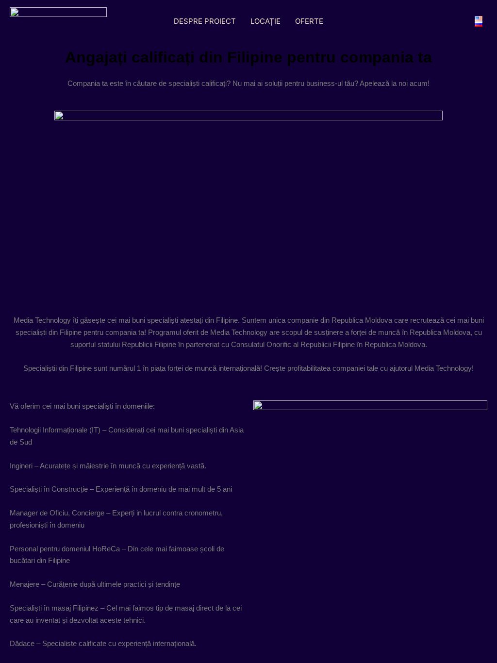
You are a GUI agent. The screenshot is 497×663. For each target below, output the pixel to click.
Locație (265, 21)
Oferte (309, 21)
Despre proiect (205, 21)
